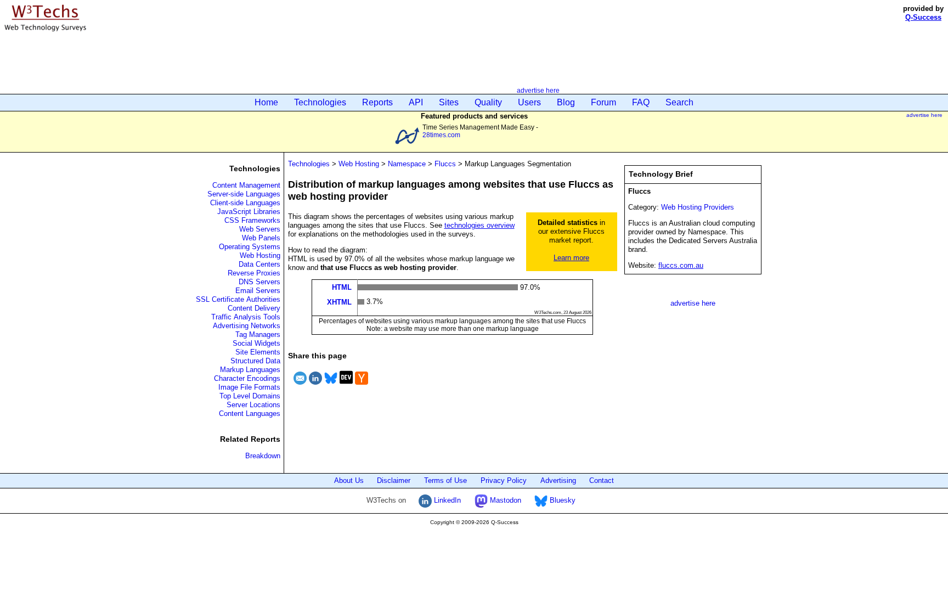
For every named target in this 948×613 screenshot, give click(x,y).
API (416, 102)
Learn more (571, 258)
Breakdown (262, 456)
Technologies (320, 102)
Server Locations (253, 405)
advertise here (538, 90)
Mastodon (504, 500)
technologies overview (479, 225)
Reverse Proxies (254, 273)
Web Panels (261, 238)
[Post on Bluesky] (330, 386)
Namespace (407, 164)
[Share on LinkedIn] (315, 386)
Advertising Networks (246, 326)
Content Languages (249, 413)
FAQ (641, 102)
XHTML (339, 301)
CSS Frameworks (252, 220)
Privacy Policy (504, 480)
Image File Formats (249, 387)
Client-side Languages (245, 203)
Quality (488, 102)
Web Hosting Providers (697, 207)
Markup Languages (250, 369)
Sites (449, 102)
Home (266, 102)
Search (679, 102)
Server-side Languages (243, 194)
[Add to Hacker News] (361, 386)
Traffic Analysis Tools (245, 317)
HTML (342, 287)
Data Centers (259, 264)
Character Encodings (247, 378)
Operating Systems (249, 247)
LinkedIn (446, 500)
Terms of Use (445, 480)
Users (529, 102)
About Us (349, 480)
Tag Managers (257, 334)
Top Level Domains (249, 396)
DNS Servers (259, 282)
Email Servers (257, 290)
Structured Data (255, 361)
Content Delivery (254, 308)
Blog (566, 102)
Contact (601, 480)
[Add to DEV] (346, 386)
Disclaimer (393, 480)
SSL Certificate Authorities (238, 299)
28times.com (441, 134)
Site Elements (257, 352)
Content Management (246, 185)
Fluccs (445, 164)
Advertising (558, 480)
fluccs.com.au (680, 265)
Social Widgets (256, 343)
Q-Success (923, 17)
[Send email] (300, 386)
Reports (377, 102)
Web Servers (259, 229)
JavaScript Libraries (248, 211)
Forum (603, 102)
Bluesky (561, 500)
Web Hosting (260, 255)
